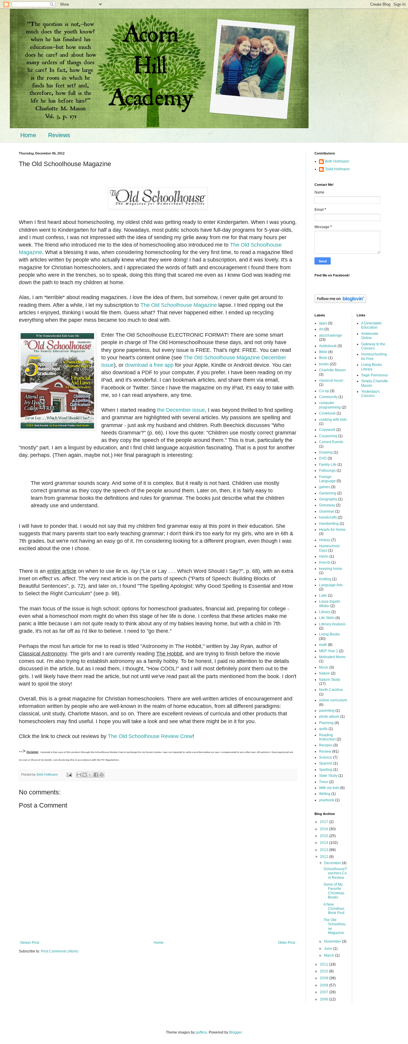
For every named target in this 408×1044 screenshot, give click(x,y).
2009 (324, 978)
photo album (329, 716)
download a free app (149, 365)
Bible (323, 352)
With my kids (329, 788)
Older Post (286, 943)
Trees (323, 782)
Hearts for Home (332, 530)
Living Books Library (371, 367)
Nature (324, 673)
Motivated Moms (332, 657)
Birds (323, 358)
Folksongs (327, 470)
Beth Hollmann (337, 161)
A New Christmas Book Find (333, 908)
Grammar (326, 511)
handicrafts (328, 517)
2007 (324, 992)
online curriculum (333, 700)
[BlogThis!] (85, 775)
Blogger (235, 1032)
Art (321, 329)
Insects (324, 562)
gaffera (201, 1032)
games (324, 487)
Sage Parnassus (374, 375)
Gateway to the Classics (373, 346)
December (333, 863)
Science (325, 757)
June (328, 948)
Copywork (327, 430)
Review (325, 751)
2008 (324, 985)
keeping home (330, 569)
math (323, 645)
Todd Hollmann (337, 169)
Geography (328, 499)
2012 (324, 857)
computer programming (330, 405)
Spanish (325, 763)
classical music (331, 380)
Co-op (324, 391)
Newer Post (29, 943)
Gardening (327, 493)
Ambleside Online (369, 336)
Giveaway (327, 505)
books (324, 364)
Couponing (328, 436)
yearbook (326, 800)
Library (324, 612)
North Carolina (331, 690)
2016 (324, 829)
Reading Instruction (327, 737)
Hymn (324, 556)
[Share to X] (90, 775)
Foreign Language (327, 479)
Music (324, 667)
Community (328, 397)
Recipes (325, 745)
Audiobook (328, 346)
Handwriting (329, 524)
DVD (323, 458)
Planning (326, 723)
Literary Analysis (332, 624)
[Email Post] (69, 774)
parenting (327, 711)
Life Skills (327, 618)
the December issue (181, 410)
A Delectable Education (371, 325)
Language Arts (331, 585)
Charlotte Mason (332, 370)
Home (28, 135)
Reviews (59, 135)
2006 (324, 999)
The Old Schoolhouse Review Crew (150, 736)
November (333, 941)
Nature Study (329, 680)
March (329, 955)
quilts (323, 729)
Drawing (326, 452)
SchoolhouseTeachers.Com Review (335, 873)
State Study (328, 776)
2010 (324, 971)
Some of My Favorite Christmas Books (333, 890)
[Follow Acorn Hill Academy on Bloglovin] (340, 302)
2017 (324, 822)
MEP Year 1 (328, 651)
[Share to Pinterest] (102, 775)
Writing (324, 794)
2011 (324, 964)
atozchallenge (330, 335)
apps (323, 323)
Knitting (325, 579)
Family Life (328, 465)
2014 (324, 843)
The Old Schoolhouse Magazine (178, 305)
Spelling (325, 770)
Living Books (329, 634)
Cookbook (327, 413)
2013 (324, 850)
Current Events (331, 442)
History (324, 540)
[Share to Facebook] (96, 775)
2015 (324, 836)
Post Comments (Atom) (59, 951)
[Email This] (79, 775)
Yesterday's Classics (370, 393)
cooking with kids (333, 419)
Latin (323, 595)
